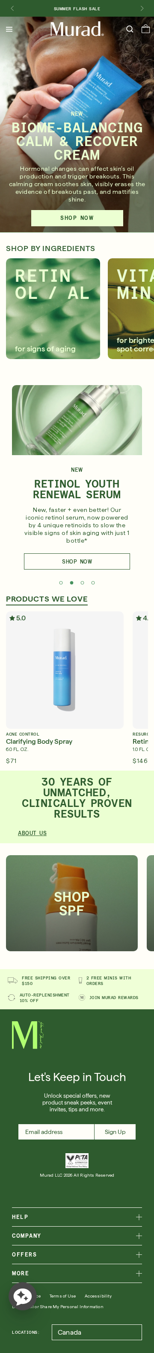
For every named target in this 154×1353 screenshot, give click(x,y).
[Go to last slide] (12, 9)
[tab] (61, 582)
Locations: (26, 1332)
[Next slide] (142, 9)
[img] (77, 29)
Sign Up (115, 1131)
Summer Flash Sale (77, 8)
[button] (145, 31)
